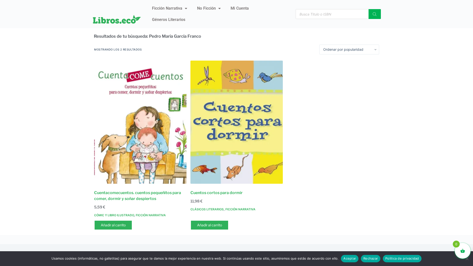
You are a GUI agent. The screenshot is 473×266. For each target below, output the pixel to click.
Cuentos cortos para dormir (216, 192)
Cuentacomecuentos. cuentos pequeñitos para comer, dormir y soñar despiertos (137, 195)
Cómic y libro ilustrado (114, 215)
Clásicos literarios (207, 209)
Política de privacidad (402, 258)
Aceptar (349, 258)
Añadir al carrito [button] (113, 225)
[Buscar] (375, 14)
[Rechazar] (466, 258)
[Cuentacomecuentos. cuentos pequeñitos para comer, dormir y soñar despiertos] (140, 122)
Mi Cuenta (240, 8)
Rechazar (370, 258)
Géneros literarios (168, 19)
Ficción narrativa (167, 8)
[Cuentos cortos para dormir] (236, 122)
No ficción (206, 8)
